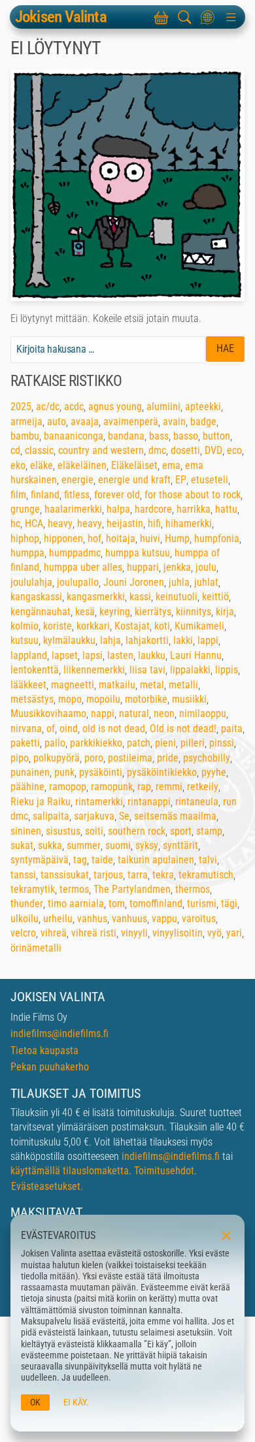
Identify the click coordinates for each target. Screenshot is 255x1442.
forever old (117, 495)
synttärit (180, 845)
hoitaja (120, 538)
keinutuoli (176, 596)
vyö (214, 933)
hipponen (63, 538)
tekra (163, 875)
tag (80, 860)
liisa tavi (147, 670)
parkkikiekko (96, 743)
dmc (157, 450)
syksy (146, 845)
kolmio (24, 626)
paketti (25, 743)
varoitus (199, 918)
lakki (183, 640)
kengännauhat (40, 611)
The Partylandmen (132, 889)
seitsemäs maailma (175, 816)
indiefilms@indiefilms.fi (59, 1033)
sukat (21, 845)
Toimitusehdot (164, 1170)
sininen (25, 831)
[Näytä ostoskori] (161, 17)
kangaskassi (36, 596)
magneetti (72, 685)
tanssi (23, 875)
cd (15, 450)
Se (124, 816)
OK (35, 1402)
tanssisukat (65, 875)
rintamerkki (99, 801)
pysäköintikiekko (162, 772)
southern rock (136, 831)
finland (45, 495)
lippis (226, 670)
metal (152, 685)
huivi (150, 538)
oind (69, 728)
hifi (154, 523)
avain (174, 421)
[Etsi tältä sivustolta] (184, 17)
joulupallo (78, 582)
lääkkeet (28, 685)
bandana (126, 436)
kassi (140, 596)
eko (18, 465)
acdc (74, 406)
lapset (65, 655)
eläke (41, 465)
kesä (85, 611)
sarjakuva (94, 816)
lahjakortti (147, 640)
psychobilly (206, 758)
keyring (114, 611)
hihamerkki (188, 523)
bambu (24, 436)
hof (94, 538)
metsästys (32, 699)
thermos (192, 889)
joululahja (31, 582)
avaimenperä (130, 421)
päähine (27, 786)
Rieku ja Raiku (40, 801)
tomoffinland (155, 903)
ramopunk (112, 786)
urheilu (58, 918)
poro (93, 758)
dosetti (185, 450)
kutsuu (24, 640)
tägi (229, 903)
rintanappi (149, 801)
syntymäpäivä (39, 860)
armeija (26, 421)
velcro (23, 933)
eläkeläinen (82, 465)
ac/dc (48, 406)
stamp (209, 831)
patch (138, 743)
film (18, 495)
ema (171, 465)
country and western (101, 450)
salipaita (51, 816)
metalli (183, 685)
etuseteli (209, 479)
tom (117, 903)
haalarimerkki (73, 509)
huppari (143, 567)
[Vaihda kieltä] (208, 17)
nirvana (26, 728)
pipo (19, 758)
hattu (226, 509)
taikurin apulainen (156, 860)
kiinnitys (193, 611)
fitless (77, 495)
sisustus (63, 831)
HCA (34, 523)
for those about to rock (192, 495)
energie (77, 479)
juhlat (206, 582)
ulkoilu (24, 918)
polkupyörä (56, 758)
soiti (94, 831)
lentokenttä (34, 670)
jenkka (177, 567)
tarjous (108, 875)
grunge (25, 509)
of (50, 728)
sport (181, 831)
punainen (30, 772)
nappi (102, 713)
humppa (27, 553)
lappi (207, 640)
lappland (28, 655)
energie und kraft (134, 479)
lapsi (92, 655)
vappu (164, 918)
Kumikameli (199, 626)
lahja (110, 640)
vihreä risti (93, 933)
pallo (54, 743)
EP (180, 479)
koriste (57, 626)
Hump (177, 538)
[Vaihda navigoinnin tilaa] (231, 17)
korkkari (93, 626)
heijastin (125, 523)
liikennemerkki (94, 670)
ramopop (67, 786)
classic (39, 450)
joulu (206, 567)
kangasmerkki (96, 596)
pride (167, 758)
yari (234, 933)
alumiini (163, 406)
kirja (225, 611)
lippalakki (190, 670)
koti (162, 626)
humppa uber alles (83, 567)
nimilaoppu (202, 713)
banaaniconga (73, 436)
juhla (179, 582)
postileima (130, 758)
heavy (60, 523)
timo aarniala (76, 903)
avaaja (85, 421)
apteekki (203, 406)
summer (84, 845)
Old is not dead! (183, 728)
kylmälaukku (69, 640)
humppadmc (75, 553)
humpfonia (216, 538)
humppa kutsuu (137, 553)
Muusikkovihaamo (48, 713)
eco (234, 450)
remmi (169, 786)
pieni (165, 743)
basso (185, 436)
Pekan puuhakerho (49, 1067)
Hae (225, 348)
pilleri (192, 743)
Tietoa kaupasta (44, 1050)
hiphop (24, 538)
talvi (208, 860)
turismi (201, 903)
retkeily (202, 786)
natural (134, 713)
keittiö (215, 596)
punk (64, 772)
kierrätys (153, 611)
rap (144, 786)
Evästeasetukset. (47, 1186)
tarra (138, 875)
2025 (20, 406)
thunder (26, 903)
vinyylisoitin (177, 933)
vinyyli (134, 933)
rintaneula (196, 801)
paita (232, 728)
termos (74, 889)
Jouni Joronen (133, 582)
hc (15, 523)
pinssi (221, 743)
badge (203, 421)
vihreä (54, 933)
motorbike (146, 699)
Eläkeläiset (134, 465)
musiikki (189, 699)
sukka (50, 845)
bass (159, 436)
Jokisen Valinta (61, 17)
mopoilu (103, 699)
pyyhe (213, 772)
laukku (151, 655)
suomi (118, 845)
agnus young (115, 406)
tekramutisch (205, 875)
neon (164, 713)
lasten (120, 655)
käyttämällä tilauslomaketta (69, 1170)
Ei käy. (76, 1402)
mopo (70, 699)
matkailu (117, 685)
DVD (213, 450)
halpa (118, 509)
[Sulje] (225, 1234)
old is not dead (113, 728)
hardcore (153, 509)
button (216, 436)
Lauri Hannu (196, 655)
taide (102, 860)
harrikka (194, 509)
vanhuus (129, 918)
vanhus (92, 918)
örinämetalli (35, 948)
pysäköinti (100, 772)
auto (56, 421)
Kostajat (132, 626)
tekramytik (32, 889)
